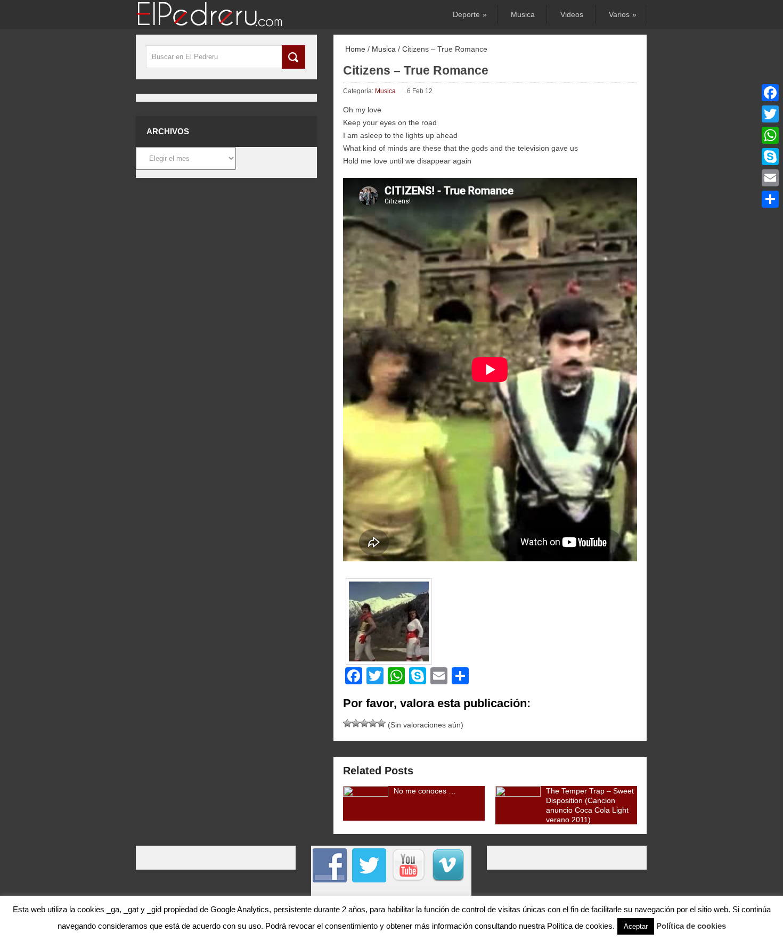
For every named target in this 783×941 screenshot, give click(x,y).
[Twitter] (770, 114)
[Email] (770, 178)
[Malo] (347, 723)
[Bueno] (364, 723)
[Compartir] (770, 199)
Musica (523, 14)
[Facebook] (770, 92)
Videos (571, 14)
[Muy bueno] (373, 723)
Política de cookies (691, 925)
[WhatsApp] (770, 135)
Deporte (469, 14)
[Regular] (356, 723)
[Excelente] (381, 723)
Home (354, 49)
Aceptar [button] (636, 926)
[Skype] (770, 156)
